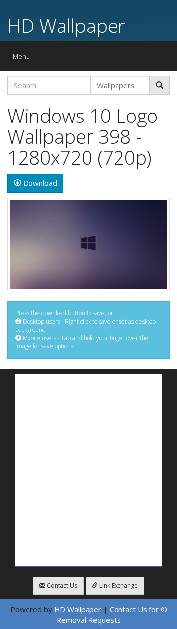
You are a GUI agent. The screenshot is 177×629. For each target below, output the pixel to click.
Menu (23, 58)
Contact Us (61, 585)
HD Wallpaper (66, 25)
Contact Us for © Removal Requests (112, 614)
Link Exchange (118, 585)
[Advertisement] (88, 470)
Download (39, 183)
